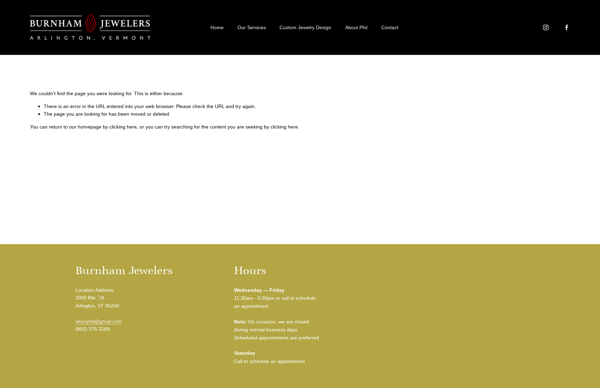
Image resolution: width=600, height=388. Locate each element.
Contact (389, 27)
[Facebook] (566, 27)
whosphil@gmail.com (98, 321)
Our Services (252, 27)
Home (217, 27)
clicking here (123, 127)
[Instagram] (545, 27)
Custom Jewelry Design (305, 27)
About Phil (356, 27)
